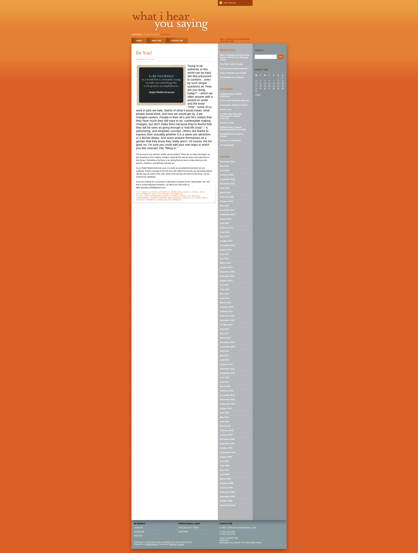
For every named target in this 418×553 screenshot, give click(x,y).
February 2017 (226, 228)
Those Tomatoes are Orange (233, 73)
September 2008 (227, 505)
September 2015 (227, 245)
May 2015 (224, 258)
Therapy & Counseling (172, 194)
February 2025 (226, 175)
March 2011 (225, 386)
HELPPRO (183, 532)
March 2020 (225, 192)
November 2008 (227, 496)
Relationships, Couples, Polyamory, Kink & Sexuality (233, 128)
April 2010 (224, 422)
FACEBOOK (139, 532)
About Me (156, 41)
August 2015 (226, 250)
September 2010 (227, 404)
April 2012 (224, 360)
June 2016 (225, 232)
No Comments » (175, 200)
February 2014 (226, 307)
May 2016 (224, 236)
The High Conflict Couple (231, 64)
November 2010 (227, 399)
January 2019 (226, 201)
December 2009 (227, 439)
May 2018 (224, 206)
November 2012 (227, 342)
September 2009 (227, 452)
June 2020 (225, 188)
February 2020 (226, 197)
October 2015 (226, 241)
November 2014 (227, 276)
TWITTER (138, 536)
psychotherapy (143, 194)
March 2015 (225, 263)
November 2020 (227, 184)
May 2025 (224, 166)
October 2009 (226, 448)
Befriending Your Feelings (232, 77)
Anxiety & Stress (149, 192)
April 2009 (224, 474)
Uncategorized (226, 145)
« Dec (257, 94)
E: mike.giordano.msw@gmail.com (237, 528)
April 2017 (224, 223)
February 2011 (226, 391)
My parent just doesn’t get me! (234, 68)
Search (259, 50)
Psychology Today (188, 528)
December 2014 (227, 272)
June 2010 (225, 413)
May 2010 (224, 417)
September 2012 (227, 347)
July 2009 (224, 461)
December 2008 (227, 492)
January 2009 (226, 488)
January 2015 (226, 267)
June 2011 (224, 377)
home (139, 41)
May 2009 (224, 470)
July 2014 (224, 285)
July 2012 (224, 351)
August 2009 (226, 457)
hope (202, 192)
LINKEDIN (138, 528)
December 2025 (227, 162)
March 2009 (225, 479)
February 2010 (226, 430)
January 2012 (226, 364)
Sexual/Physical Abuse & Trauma (231, 135)
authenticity (164, 192)
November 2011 (227, 369)
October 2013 (226, 325)
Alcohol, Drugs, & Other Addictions (231, 95)
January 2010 (226, 435)
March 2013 (225, 338)
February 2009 (226, 483)
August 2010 (226, 408)
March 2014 (225, 303)
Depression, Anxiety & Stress (185, 192)
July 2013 (224, 329)
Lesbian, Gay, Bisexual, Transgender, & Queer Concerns (230, 116)
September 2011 (227, 373)
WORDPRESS (152, 544)
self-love (156, 194)
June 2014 (225, 289)
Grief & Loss (226, 109)
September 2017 (227, 214)
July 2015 (224, 254)
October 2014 (226, 281)
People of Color (227, 123)
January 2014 (226, 311)
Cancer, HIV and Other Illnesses (234, 101)
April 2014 (224, 298)
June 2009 (225, 466)
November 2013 (227, 320)
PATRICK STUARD (176, 544)
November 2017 (227, 210)
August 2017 (226, 219)
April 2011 (224, 382)
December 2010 (227, 395)
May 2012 (224, 355)
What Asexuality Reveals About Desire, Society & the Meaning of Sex (234, 57)
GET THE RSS (230, 3)
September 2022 (227, 179)
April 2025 (224, 170)
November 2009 (227, 444)
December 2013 (227, 316)
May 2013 (224, 333)
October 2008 (226, 501)
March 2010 (225, 426)
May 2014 (224, 294)
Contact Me (177, 41)
